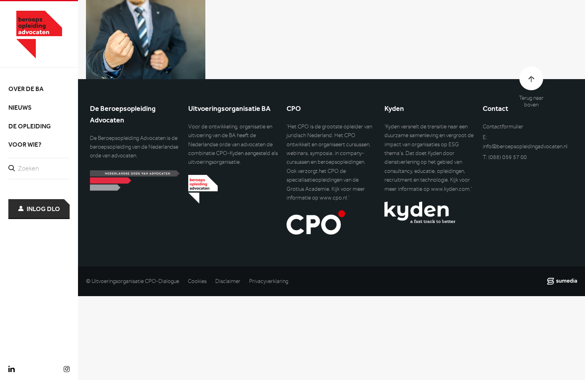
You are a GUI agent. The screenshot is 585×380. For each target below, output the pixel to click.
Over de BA (25, 89)
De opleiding (29, 126)
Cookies (197, 281)
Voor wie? (24, 144)
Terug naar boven (531, 101)
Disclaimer (227, 281)
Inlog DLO (43, 209)
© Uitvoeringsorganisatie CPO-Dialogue (132, 281)
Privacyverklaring (268, 281)
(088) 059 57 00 (507, 157)
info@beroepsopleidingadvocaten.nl (525, 146)
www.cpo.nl (333, 197)
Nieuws (19, 107)
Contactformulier (503, 126)
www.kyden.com (450, 189)
